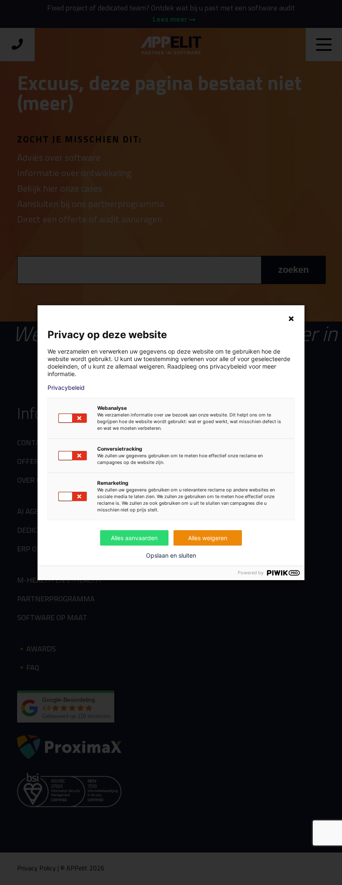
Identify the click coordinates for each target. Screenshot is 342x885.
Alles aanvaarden (134, 537)
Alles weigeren (207, 537)
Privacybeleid (66, 387)
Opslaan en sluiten (171, 555)
